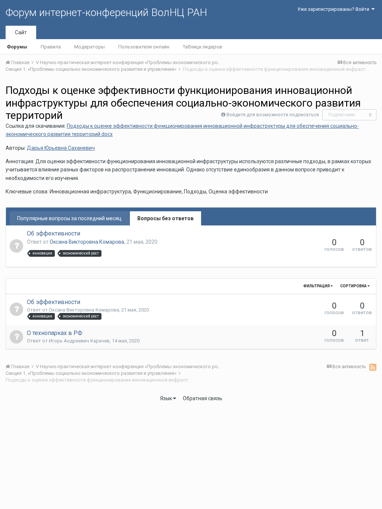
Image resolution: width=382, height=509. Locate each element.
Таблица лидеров (202, 47)
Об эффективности (53, 233)
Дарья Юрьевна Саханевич (61, 148)
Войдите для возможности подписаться (272, 114)
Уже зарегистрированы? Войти (334, 9)
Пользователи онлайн (143, 47)
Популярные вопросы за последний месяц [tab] (69, 218)
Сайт (21, 32)
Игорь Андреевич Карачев (79, 341)
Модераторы (89, 47)
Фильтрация (317, 286)
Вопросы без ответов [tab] (165, 218)
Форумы (17, 47)
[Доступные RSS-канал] (372, 367)
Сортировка (353, 286)
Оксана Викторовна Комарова (87, 242)
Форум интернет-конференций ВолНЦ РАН (106, 12)
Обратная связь (202, 398)
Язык (166, 398)
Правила (51, 47)
